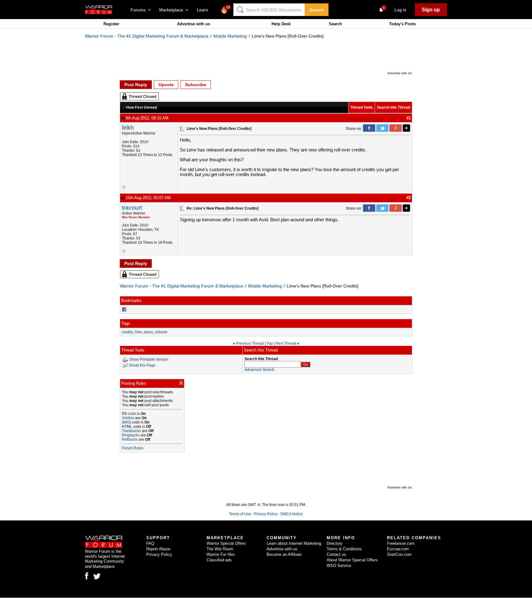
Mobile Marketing (230, 36)
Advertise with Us (399, 73)
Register (111, 24)
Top (270, 343)
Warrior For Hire (221, 554)
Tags (125, 323)
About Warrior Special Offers (352, 560)
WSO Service (339, 565)
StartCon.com (399, 554)
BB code (129, 413)
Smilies (128, 418)
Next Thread (286, 343)
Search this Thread (393, 107)
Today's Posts (402, 24)
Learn (204, 9)
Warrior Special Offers (226, 543)
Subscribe (195, 84)
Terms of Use (240, 514)
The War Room (220, 549)
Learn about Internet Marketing (294, 543)
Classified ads (219, 560)
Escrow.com (398, 549)
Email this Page (142, 365)
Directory (335, 543)
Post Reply (135, 84)
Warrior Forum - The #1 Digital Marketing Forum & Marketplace (146, 36)
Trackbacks (131, 431)
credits (127, 332)
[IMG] (126, 422)
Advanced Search (259, 369)
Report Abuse (158, 549)
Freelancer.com (400, 543)
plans (148, 332)
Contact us (336, 554)
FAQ (150, 543)
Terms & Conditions (344, 549)
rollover (161, 332)
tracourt (132, 207)
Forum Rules (132, 448)
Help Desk (281, 24)
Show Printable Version (148, 359)
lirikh (128, 127)
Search (316, 9)
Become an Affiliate (284, 554)
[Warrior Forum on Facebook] (86, 576)
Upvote (166, 84)
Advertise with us (193, 24)
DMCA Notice (291, 514)
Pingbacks (130, 435)
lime (138, 332)
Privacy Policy (265, 514)
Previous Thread (250, 343)
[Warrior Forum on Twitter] (97, 576)
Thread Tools (361, 107)
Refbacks (130, 439)
